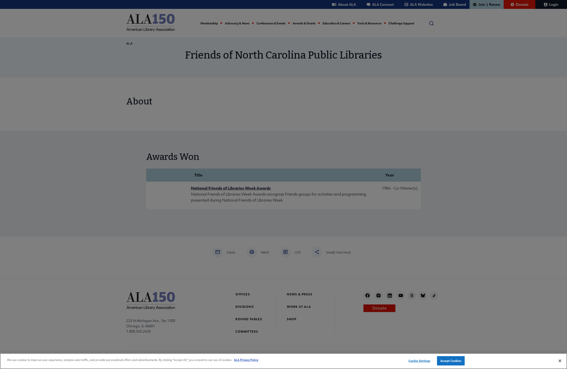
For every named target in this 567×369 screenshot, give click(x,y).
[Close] (560, 361)
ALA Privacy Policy (246, 360)
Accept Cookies (451, 361)
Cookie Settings (419, 361)
